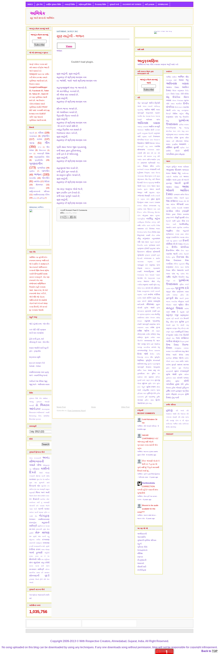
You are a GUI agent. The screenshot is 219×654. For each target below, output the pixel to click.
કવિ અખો (180, 410)
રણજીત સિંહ (176, 328)
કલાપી (139, 153)
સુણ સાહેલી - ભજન (70, 36)
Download (163, 4)
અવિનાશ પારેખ (153, 119)
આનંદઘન (140, 130)
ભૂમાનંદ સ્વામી (148, 285)
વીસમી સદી (141, 567)
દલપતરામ (152, 206)
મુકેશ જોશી (149, 308)
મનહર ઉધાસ (174, 308)
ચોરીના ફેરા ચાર (34, 489)
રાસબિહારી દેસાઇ (182, 332)
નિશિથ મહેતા (178, 114)
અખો (139, 106)
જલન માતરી (155, 189)
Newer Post (61, 407)
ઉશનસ (152, 143)
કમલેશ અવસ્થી (176, 208)
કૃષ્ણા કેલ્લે (170, 217)
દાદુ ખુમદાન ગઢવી (176, 241)
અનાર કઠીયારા (183, 167)
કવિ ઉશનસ (181, 414)
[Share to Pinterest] (74, 217)
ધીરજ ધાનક (179, 107)
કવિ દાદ (153, 153)
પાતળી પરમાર (43, 509)
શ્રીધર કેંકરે (184, 147)
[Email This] (61, 217)
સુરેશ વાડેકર (184, 374)
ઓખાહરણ (46, 465)
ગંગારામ (146, 169)
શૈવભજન (39, 185)
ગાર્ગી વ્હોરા (176, 221)
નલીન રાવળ (146, 225)
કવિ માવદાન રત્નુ (150, 156)
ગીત (47, 142)
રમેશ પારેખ (143, 330)
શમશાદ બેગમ (170, 351)
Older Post (125, 407)
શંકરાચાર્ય (156, 360)
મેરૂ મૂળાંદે (33, 536)
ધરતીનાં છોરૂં (44, 499)
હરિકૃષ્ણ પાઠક (141, 393)
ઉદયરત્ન (157, 140)
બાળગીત (45, 171)
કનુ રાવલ (149, 146)
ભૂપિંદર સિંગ (183, 305)
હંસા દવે (179, 384)
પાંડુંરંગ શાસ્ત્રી (155, 242)
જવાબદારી (41, 595)
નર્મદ (139, 225)
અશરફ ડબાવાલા (142, 126)
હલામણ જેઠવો (34, 579)
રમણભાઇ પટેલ (154, 324)
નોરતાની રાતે (33, 506)
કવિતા (40, 132)
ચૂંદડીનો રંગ (45, 486)
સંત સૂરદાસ (34, 562)
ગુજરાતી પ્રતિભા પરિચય (146, 540)
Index (30, 4)
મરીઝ (149, 298)
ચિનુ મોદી (152, 179)
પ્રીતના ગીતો (142, 547)
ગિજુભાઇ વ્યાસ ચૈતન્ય (152, 173)
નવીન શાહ (176, 110)
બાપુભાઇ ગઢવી (153, 261)
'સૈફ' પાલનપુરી (142, 103)
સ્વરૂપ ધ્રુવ (155, 390)
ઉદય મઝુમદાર (178, 90)
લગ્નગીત (32, 178)
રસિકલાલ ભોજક (182, 141)
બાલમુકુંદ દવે (142, 265)
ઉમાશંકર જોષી (143, 143)
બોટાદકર (147, 268)
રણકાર (140, 557)
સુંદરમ (144, 383)
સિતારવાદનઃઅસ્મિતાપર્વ (36, 412)
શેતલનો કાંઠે (35, 559)
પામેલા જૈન (185, 274)
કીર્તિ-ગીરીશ (185, 94)
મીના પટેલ (174, 322)
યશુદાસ (169, 328)
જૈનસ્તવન (42, 150)
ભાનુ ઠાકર (185, 131)
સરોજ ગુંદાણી (171, 365)
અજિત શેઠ (183, 76)
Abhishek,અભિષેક (36, 207)
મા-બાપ (32, 529)
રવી (173, 141)
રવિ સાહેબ (156, 331)
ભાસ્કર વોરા (149, 281)
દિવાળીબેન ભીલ (172, 250)
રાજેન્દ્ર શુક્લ (143, 337)
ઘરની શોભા (45, 476)
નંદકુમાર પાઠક (148, 215)
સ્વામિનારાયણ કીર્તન (41, 195)
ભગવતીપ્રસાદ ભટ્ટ (173, 128)
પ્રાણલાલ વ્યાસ (183, 292)
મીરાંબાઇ (150, 304)
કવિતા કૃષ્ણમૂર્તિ (182, 211)
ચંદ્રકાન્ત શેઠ (142, 179)
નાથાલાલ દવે (142, 229)
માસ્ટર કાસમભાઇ (179, 134)
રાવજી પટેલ (145, 344)
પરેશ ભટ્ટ (178, 117)
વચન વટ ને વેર (42, 556)
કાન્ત (144, 159)
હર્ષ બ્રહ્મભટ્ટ (150, 397)
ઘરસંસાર (32, 479)
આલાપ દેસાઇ (172, 87)
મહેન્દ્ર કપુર (172, 315)
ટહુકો (139, 544)
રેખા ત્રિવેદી (184, 335)
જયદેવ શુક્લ (142, 189)
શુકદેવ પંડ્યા (152, 364)
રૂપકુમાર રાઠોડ (172, 335)
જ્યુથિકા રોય (172, 231)
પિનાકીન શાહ (184, 277)
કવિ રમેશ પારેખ (183, 417)
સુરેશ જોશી (171, 374)
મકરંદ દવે (149, 288)
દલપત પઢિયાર (142, 206)
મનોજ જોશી (141, 298)
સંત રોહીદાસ (45, 559)
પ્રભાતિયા (41, 168)
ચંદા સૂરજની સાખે (41, 483)
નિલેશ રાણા (156, 232)
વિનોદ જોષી (142, 354)
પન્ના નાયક (145, 242)
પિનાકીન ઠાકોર (142, 245)
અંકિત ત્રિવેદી (154, 103)
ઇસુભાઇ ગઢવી (147, 136)
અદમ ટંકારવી (147, 106)
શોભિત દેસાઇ (141, 370)
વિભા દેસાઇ (172, 344)
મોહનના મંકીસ (34, 540)
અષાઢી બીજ (35, 465)
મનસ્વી (157, 291)
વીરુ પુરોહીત (155, 357)
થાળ (30, 153)
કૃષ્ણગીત (45, 136)
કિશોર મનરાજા (183, 214)
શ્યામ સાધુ (152, 370)
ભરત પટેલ (177, 131)
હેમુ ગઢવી (175, 397)
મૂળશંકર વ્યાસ (149, 314)
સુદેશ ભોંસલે (171, 368)
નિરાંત (150, 232)
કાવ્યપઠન (33, 136)
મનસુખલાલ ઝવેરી (148, 291)
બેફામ (139, 268)
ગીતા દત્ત (185, 221)
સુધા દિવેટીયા (184, 368)
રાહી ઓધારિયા (155, 344)
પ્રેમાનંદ (147, 255)
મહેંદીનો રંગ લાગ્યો (43, 526)
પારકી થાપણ (39, 512)
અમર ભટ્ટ (184, 80)
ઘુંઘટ (38, 479)
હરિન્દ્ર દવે (151, 393)
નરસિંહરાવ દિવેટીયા (143, 222)
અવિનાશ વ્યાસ (148, 123)
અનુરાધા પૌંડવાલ (173, 169)
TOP (215, 651)
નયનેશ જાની (171, 254)
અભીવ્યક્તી (142, 534)
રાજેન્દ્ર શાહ (155, 334)
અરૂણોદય (33, 595)
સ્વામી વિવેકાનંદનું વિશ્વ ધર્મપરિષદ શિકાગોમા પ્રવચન (39, 416)
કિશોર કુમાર (171, 214)
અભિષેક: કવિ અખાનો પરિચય (146, 426)
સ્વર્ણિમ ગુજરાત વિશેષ (53, 4)
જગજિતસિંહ (184, 224)
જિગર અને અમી (42, 492)
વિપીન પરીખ (155, 354)
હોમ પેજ (39, 4)
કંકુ (30, 469)
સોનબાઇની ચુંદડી (39, 575)
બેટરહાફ (44, 515)
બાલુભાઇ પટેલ (154, 265)
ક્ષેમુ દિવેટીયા (173, 97)
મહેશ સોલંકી (141, 301)
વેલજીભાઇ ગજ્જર (182, 348)
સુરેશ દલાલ (151, 387)
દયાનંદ (151, 202)
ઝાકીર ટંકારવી (155, 196)
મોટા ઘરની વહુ (43, 536)
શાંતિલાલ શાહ (142, 364)
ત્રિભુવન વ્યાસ (142, 202)
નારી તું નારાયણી (43, 502)
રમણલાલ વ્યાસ (143, 327)
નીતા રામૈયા (156, 235)
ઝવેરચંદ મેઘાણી (143, 196)
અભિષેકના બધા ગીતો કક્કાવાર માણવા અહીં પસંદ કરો (157, 64)
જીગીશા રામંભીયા (183, 227)
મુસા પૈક (175, 325)
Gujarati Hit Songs (132, 4)
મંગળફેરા (32, 523)
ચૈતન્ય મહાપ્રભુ (148, 182)
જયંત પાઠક (155, 186)
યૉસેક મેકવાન (150, 317)
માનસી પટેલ (179, 318)
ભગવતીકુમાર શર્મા (152, 271)
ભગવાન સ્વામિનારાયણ (39, 519)
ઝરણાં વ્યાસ (179, 234)
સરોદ (143, 380)
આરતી (31, 133)
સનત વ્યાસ (175, 361)
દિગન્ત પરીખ (141, 212)
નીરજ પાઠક (179, 267)
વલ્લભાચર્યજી (142, 350)
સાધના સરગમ (183, 365)
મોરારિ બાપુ (185, 325)
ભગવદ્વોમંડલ (142, 550)
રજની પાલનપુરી (143, 324)
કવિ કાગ (146, 153)
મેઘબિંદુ (157, 314)
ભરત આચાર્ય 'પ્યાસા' (152, 275)
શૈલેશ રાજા (184, 355)
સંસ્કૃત (31, 188)
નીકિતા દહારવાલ (178, 264)
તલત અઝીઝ (176, 104)
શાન (187, 351)
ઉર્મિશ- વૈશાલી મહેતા (181, 198)
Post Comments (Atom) (77, 410)
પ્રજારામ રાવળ (154, 245)
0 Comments (82, 210)
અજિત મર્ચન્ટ (171, 77)
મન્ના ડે (174, 311)
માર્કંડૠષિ (140, 304)
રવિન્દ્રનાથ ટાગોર (143, 334)
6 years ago (150, 518)
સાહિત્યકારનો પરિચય (39, 191)
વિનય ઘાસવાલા (154, 350)
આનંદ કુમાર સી (177, 180)
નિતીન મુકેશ (170, 257)
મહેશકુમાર (169, 134)
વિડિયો (46, 181)
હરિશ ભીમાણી (177, 388)
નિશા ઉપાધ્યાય (173, 260)
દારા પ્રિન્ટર (148, 209)
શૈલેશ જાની (171, 355)
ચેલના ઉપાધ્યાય (177, 100)
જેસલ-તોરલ (33, 496)
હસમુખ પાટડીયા (182, 391)
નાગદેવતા (32, 502)
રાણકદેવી (32, 543)
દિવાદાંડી (36, 499)
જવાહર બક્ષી (142, 192)
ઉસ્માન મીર (182, 201)
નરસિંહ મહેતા (153, 218)
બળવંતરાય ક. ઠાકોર (152, 258)
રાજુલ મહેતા (170, 332)
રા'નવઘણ (45, 539)
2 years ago (154, 477)
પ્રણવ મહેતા (170, 288)
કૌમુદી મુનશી (179, 217)
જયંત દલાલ (146, 186)
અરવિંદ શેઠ (141, 116)
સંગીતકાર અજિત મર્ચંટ (174, 424)
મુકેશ (181, 321)
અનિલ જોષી (150, 110)
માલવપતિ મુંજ (41, 529)
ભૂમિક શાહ (156, 285)
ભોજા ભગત (141, 288)
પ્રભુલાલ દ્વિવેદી (143, 248)
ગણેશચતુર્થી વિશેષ (85, 4)
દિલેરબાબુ (151, 212)
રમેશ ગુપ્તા (155, 327)
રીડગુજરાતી (141, 560)
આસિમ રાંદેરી (149, 130)
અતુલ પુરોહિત (171, 167)
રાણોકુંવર (39, 543)
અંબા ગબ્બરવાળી (35, 458)
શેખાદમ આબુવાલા (153, 367)
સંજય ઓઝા (178, 358)
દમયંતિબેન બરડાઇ (177, 237)
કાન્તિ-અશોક (151, 159)
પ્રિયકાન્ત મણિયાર (144, 252)
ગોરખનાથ (140, 176)
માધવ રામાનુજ (154, 301)
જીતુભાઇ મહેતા (154, 192)
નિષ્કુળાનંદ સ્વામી (143, 235)
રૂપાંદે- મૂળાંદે (45, 546)
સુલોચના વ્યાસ (171, 378)
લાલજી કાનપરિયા (143, 347)
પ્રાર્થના (31, 171)
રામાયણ (46, 543)
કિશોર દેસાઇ (175, 94)
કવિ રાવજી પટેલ (172, 420)
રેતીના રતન (34, 549)
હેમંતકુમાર (181, 394)
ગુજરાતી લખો (114, 4)
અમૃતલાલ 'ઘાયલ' (153, 113)
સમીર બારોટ (184, 361)
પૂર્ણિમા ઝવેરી (184, 284)
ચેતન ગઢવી (171, 224)
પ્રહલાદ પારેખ (155, 248)
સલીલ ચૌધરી (172, 151)
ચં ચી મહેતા (156, 176)
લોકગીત (45, 178)
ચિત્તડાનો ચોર (34, 486)
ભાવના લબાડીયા (171, 301)
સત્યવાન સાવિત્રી (36, 569)
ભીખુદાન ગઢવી (183, 301)
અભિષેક (37, 13)
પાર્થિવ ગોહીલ (171, 277)
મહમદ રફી (184, 312)
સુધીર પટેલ (152, 383)
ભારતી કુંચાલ (184, 298)
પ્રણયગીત (35, 163)
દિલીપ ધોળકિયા (180, 247)
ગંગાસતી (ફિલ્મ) (34, 476)
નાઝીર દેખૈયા (155, 225)
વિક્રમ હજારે (184, 341)
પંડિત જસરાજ (177, 270)
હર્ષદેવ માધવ (149, 400)
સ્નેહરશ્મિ (146, 390)
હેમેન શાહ (148, 403)
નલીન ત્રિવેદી (184, 254)
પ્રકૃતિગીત (39, 160)
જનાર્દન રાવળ (171, 227)
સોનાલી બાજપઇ (183, 378)
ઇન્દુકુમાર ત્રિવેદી (147, 133)
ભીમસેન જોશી (171, 305)
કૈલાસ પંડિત (148, 166)
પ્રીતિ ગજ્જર (172, 295)
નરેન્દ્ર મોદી (156, 222)
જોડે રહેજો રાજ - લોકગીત (39, 324)
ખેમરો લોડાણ (44, 473)
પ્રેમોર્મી (153, 255)
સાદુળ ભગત (150, 380)
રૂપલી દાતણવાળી (35, 546)
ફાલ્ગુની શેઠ (172, 298)
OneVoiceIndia (148, 483)
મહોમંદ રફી (170, 318)
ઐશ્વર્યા (179, 204)
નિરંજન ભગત (154, 229)
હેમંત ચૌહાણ (180, 154)
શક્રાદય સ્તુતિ (34, 357)
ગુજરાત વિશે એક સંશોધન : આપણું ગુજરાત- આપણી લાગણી (39, 401)
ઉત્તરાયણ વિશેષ (100, 4)
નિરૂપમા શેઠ (183, 257)
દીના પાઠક (185, 250)
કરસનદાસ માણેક (153, 150)
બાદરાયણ (140, 261)
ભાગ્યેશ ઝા (141, 278)
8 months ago (151, 455)
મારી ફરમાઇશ (149, 4)
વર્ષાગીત (37, 181)
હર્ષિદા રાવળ (170, 391)
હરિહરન (185, 388)
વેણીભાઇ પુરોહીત (144, 360)
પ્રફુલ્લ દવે (182, 288)
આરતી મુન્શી (181, 183)
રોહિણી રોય (170, 338)
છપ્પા (39, 147)
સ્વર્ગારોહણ (141, 570)
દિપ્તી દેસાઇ (178, 244)
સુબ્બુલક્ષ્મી (169, 371)
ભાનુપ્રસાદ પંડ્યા (154, 278)
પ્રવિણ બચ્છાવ (184, 124)
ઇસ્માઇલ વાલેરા (179, 194)
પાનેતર (31, 512)
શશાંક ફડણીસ (172, 144)
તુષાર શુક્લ (155, 199)
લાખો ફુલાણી (35, 552)
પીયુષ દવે (170, 281)
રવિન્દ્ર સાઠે (185, 328)
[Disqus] (93, 268)
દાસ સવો (157, 209)
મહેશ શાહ (156, 298)
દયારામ (157, 202)
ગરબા (31, 143)
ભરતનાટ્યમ (45, 409)
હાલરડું (42, 198)
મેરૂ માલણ (42, 532)
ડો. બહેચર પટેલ (143, 199)
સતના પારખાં (34, 566)
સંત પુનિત (151, 373)
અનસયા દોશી (171, 80)
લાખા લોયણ (45, 549)
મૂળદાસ (142, 314)
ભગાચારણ (140, 275)
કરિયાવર (36, 469)
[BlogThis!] (65, 217)
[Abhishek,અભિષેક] (39, 245)
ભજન (38, 174)
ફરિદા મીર (184, 295)
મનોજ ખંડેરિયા (154, 294)
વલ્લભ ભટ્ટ (155, 347)
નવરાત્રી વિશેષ (70, 4)
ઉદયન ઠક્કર (149, 140)
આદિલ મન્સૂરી (154, 126)
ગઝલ (39, 139)
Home (93, 407)
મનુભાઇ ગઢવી (142, 294)
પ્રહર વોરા (170, 291)
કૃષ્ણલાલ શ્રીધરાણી (148, 163)
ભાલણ (139, 281)
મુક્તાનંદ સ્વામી (150, 311)
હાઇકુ (35, 198)
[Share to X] (68, 217)
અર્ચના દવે (177, 176)
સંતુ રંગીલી (45, 562)
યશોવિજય (140, 317)
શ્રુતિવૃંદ (169, 358)
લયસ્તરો (140, 563)
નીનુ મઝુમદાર (143, 238)
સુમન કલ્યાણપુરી (181, 371)
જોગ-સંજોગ (42, 496)
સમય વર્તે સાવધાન (42, 572)
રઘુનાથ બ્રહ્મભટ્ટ (152, 321)
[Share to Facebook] (71, 217)
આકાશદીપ (141, 537)
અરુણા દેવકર (150, 116)
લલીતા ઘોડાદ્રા (172, 341)
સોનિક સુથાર (172, 381)
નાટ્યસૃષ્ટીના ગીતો (41, 157)
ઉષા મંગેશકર (172, 201)
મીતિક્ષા (140, 553)
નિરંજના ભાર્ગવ (142, 232)
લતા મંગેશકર (182, 338)
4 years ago (147, 499)
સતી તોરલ (45, 566)
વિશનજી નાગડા (143, 357)
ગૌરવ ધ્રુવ (148, 176)
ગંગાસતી (153, 169)
